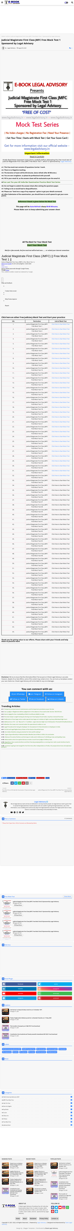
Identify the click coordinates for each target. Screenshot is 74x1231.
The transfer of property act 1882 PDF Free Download (25, 1026)
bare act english (53, 1049)
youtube (20, 993)
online (8, 36)
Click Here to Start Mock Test (60, 324)
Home (3, 36)
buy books (63, 1049)
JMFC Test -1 (32, 778)
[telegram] (14, 812)
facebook (20, 984)
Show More (67, 896)
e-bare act (24, 1052)
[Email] (27, 783)
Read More (19, 905)
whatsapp (56, 993)
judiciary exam (40, 778)
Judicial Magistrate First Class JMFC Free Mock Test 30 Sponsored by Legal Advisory (36, 921)
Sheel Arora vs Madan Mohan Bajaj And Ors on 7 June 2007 (16, 1165)
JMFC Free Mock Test (22, 778)
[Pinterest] (23, 783)
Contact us (54, 1218)
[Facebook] (12, 783)
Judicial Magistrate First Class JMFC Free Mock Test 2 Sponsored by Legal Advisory (65, 1174)
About (25, 1218)
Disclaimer (33, 1218)
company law (7, 1052)
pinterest (56, 998)
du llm (16, 1052)
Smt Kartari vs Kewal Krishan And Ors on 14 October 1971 (26, 1010)
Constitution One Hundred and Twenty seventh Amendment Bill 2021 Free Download (33, 1034)
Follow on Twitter (18, 699)
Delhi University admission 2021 (12, 1049)
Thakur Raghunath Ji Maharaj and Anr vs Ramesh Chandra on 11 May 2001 (31, 1018)
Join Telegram (35, 694)
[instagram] (17, 812)
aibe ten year (41, 1049)
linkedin (20, 989)
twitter (56, 984)
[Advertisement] (37, 19)
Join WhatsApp (19, 694)
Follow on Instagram (54, 694)
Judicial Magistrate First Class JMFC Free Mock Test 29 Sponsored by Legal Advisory (36, 931)
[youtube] (12, 812)
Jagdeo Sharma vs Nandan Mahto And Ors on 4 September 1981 (16, 1173)
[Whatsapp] (19, 783)
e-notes (32, 1052)
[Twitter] (16, 783)
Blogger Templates (29, 1228)
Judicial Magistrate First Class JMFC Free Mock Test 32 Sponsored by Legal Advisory (36, 901)
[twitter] (23, 812)
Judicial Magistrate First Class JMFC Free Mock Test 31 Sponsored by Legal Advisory (36, 911)
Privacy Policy (44, 1218)
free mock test (11, 778)
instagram (56, 989)
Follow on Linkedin (56, 699)
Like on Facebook (37, 699)
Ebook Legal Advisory (51, 1228)
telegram (20, 998)
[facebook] (20, 812)
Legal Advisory (65, 161)
